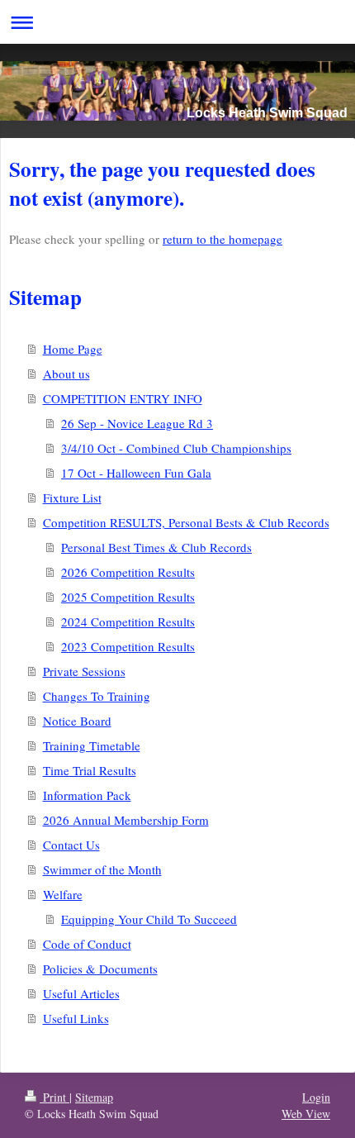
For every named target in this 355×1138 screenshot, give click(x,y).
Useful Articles (81, 993)
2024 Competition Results (128, 621)
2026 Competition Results (128, 572)
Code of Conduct (87, 944)
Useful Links (76, 1018)
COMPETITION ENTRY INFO (122, 398)
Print (54, 1097)
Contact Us (71, 844)
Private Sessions (84, 671)
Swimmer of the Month (102, 869)
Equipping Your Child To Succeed (149, 919)
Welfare (63, 894)
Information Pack (87, 795)
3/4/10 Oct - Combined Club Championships (176, 448)
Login (316, 1097)
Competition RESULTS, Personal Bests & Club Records (186, 522)
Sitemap (94, 1097)
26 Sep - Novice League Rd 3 (137, 423)
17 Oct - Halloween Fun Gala (136, 472)
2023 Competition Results (128, 646)
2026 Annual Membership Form (126, 820)
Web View (306, 1113)
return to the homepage (222, 239)
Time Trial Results (89, 770)
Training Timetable (91, 745)
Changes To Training (96, 696)
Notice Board (77, 720)
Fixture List (72, 497)
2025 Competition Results (128, 596)
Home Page (72, 348)
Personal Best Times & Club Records (156, 547)
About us (66, 373)
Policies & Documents (100, 968)
